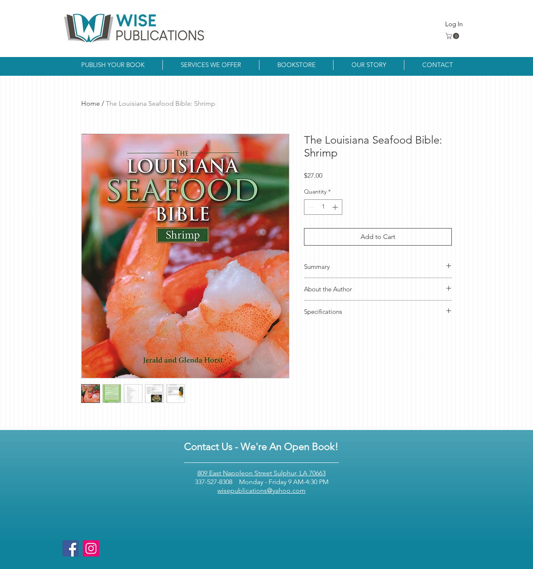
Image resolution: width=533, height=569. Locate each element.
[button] (453, 36)
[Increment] (336, 207)
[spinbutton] (323, 207)
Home (90, 103)
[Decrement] (310, 207)
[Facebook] (70, 548)
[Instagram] (91, 548)
